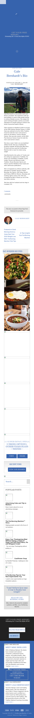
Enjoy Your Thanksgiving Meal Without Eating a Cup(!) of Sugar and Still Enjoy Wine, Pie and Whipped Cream (17, 541)
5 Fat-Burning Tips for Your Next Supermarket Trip (15, 575)
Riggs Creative (23, 715)
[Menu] (3, 2)
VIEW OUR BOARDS (17, 469)
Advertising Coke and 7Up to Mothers (16, 504)
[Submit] (28, 481)
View (11, 456)
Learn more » (15, 666)
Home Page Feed (17, 68)
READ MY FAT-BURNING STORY (17, 598)
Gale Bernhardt (17, 84)
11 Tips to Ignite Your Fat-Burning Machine (24, 235)
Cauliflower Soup (20, 558)
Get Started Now (17, 28)
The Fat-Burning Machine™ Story (15, 522)
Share (22, 456)
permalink (20, 211)
